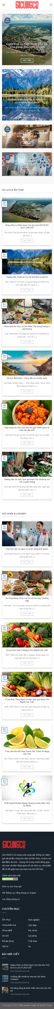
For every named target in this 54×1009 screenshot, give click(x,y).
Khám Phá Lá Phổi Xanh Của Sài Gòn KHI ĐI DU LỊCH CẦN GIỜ (29, 966)
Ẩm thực (6, 919)
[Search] (51, 4)
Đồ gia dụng (8, 941)
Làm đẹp (32, 925)
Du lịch (5, 935)
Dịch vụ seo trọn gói (11, 886)
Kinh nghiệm (34, 919)
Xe (29, 946)
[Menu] (3, 4)
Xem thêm (27, 60)
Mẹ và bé (32, 930)
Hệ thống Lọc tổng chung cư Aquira (19, 892)
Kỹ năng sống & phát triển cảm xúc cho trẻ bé (30, 989)
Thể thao (32, 941)
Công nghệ (7, 930)
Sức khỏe (32, 935)
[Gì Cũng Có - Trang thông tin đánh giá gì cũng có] (27, 5)
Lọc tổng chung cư (11, 899)
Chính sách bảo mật (11, 875)
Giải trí (5, 946)
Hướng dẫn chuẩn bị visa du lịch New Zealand (28, 978)
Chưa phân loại (9, 925)
